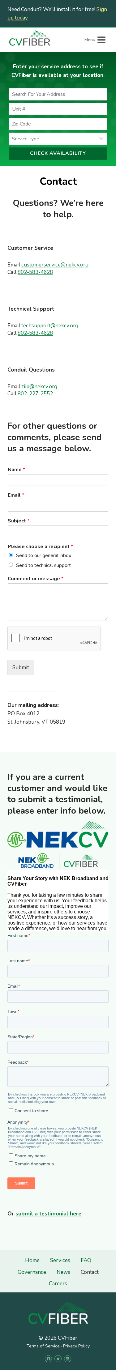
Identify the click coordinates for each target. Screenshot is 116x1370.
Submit (20, 667)
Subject (18, 521)
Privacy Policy (76, 1346)
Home (32, 1260)
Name (16, 469)
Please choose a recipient (40, 546)
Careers (58, 1283)
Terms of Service (43, 1346)
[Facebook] (48, 1359)
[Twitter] (58, 1359)
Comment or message (35, 579)
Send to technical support (43, 565)
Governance (32, 1272)
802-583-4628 (35, 272)
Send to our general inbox (43, 555)
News (63, 1272)
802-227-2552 (35, 393)
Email (16, 495)
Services (60, 1260)
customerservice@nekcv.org (54, 264)
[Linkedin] (67, 1359)
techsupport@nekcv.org (49, 325)
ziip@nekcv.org (39, 386)
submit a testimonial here (48, 1213)
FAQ (86, 1260)
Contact (90, 1272)
